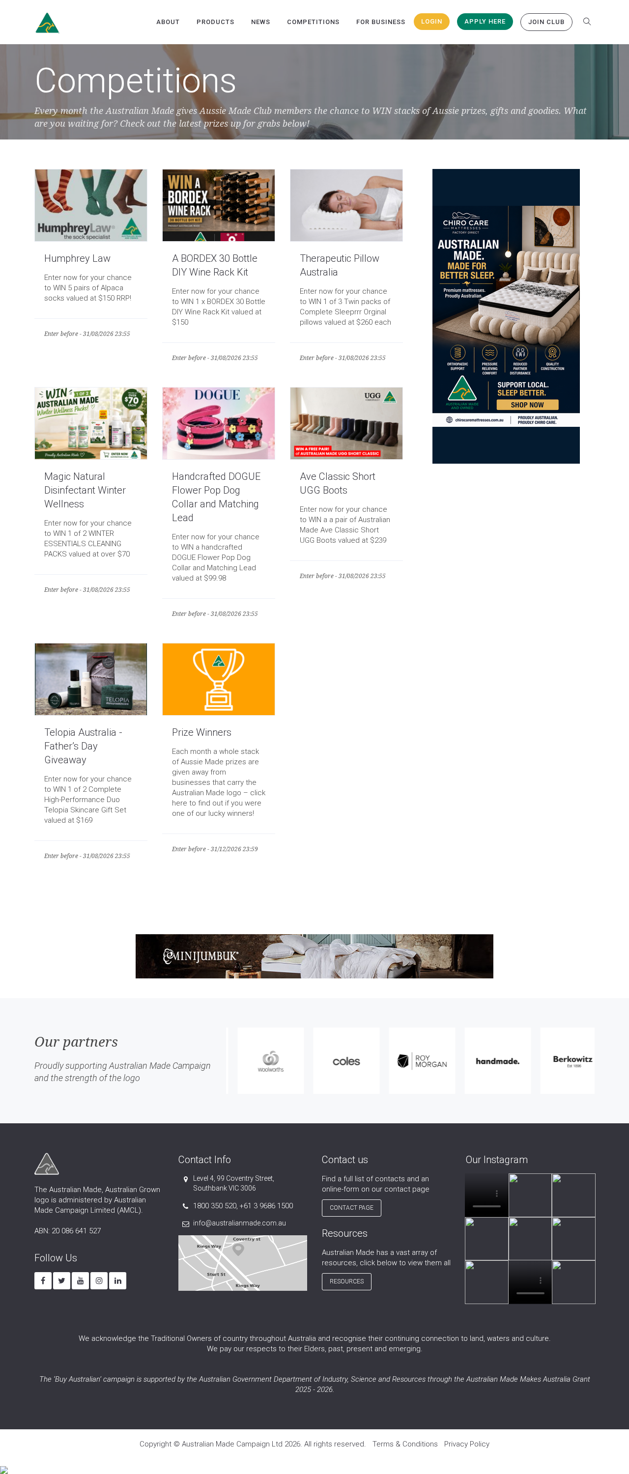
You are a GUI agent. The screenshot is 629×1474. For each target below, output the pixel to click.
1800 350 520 (214, 1205)
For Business (380, 22)
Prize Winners (201, 732)
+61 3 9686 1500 (266, 1205)
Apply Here (485, 21)
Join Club (546, 22)
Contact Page (351, 1207)
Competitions (313, 22)
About (168, 22)
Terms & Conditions (405, 1444)
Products (215, 22)
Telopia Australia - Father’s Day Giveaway (83, 746)
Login (431, 21)
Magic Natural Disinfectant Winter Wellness (85, 490)
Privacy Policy (466, 1444)
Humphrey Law (77, 258)
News (260, 22)
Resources (347, 1281)
